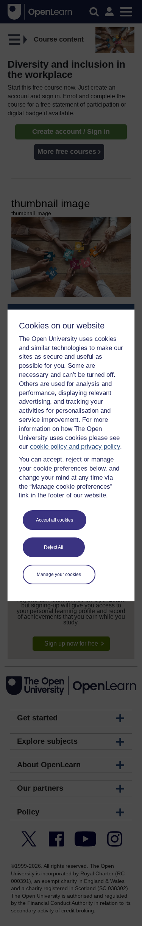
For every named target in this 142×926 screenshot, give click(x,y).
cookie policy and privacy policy (75, 446)
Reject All (53, 547)
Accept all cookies (54, 520)
